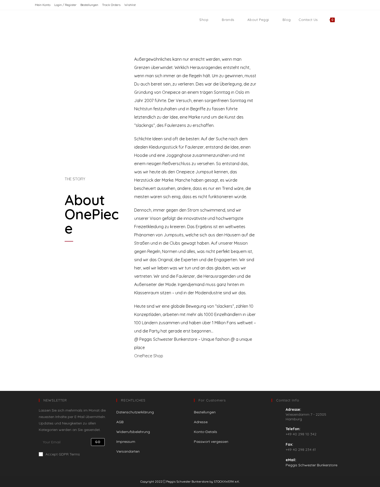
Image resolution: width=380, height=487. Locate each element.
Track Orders (111, 5)
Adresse (201, 422)
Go (98, 442)
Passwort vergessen (211, 441)
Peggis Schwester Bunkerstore (311, 465)
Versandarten (128, 451)
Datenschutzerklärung (135, 412)
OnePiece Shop (148, 355)
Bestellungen (89, 5)
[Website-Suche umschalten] (344, 19)
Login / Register (65, 5)
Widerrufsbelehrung (133, 431)
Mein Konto (42, 5)
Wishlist (130, 5)
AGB (120, 422)
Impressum (125, 441)
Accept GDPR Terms (62, 454)
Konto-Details (205, 431)
